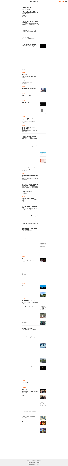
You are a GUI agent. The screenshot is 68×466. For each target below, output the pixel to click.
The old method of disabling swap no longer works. (29, 31)
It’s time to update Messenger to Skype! (29, 336)
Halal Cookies (24, 258)
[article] (34, 14)
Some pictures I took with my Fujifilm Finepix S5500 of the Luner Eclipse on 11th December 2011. (30, 367)
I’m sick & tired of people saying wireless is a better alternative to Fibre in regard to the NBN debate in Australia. (30, 411)
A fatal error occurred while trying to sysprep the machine (30, 222)
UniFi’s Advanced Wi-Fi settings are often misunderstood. (30, 103)
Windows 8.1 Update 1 (26, 277)
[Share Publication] (58, 1)
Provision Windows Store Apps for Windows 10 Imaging (30, 159)
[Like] (22, 17)
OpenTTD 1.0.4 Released (26, 443)
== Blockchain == (24, 192)
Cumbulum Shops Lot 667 (26, 74)
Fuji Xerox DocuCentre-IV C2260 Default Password (29, 374)
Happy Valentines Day (26, 421)
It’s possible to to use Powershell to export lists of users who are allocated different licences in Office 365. (30, 146)
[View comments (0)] (27, 17)
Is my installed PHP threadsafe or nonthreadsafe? (28, 119)
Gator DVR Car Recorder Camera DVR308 (29, 292)
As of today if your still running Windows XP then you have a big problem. (30, 273)
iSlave (23, 285)
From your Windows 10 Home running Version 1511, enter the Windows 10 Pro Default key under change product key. (30, 178)
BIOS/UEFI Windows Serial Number (28, 52)
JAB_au (25, 16)
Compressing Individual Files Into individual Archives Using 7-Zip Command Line (30, 185)
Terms (35, 460)
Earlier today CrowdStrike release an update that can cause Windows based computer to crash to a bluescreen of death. (30, 60)
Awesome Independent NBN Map (28, 66)
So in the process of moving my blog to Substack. (28, 38)
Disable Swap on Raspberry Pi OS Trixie (29, 30)
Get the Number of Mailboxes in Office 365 (29, 167)
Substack (30, 464)
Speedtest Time (25, 436)
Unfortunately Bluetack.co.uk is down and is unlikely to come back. (30, 238)
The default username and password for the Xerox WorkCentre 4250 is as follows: (29, 330)
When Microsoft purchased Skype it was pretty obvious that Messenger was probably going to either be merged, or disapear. (30, 337)
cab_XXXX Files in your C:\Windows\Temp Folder (29, 207)
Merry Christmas (25, 428)
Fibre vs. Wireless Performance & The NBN (29, 410)
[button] (30, 4)
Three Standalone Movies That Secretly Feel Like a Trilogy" (30, 22)
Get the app (37, 462)
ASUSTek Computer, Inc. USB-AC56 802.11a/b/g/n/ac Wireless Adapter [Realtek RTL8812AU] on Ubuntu (30, 12)
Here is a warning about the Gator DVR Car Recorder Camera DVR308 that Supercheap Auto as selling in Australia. (30, 294)
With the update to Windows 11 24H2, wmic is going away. (30, 53)
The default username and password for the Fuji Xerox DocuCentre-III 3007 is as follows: (29, 453)
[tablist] (26, 9)
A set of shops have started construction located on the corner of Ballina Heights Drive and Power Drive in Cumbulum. (29, 76)
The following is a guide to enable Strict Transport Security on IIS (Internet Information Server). (30, 154)
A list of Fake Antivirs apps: (25, 383)
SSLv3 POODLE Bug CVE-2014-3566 (28, 264)
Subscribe (61, 1)
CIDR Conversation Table (26, 95)
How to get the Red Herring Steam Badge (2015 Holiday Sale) (29, 229)
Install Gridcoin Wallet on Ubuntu (28, 80)
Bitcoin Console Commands (27, 191)
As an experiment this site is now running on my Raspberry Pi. (30, 252)
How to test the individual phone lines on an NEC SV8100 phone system (30, 200)
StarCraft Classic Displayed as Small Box (29, 44)
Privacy (33, 460)
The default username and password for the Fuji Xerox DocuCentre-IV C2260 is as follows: (29, 376)
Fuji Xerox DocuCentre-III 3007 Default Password (29, 451)
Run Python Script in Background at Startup (30, 215)
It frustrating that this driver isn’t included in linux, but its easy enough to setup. (30, 15)
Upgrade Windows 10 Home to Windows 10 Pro (30, 176)
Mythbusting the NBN (26, 395)
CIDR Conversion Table (25, 96)
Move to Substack (25, 37)
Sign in (66, 1)
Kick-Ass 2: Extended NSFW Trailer (28, 321)
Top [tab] (25, 9)
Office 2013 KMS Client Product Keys (28, 300)
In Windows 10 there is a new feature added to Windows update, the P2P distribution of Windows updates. (29, 244)
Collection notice (38, 460)
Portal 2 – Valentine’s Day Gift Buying (28, 416)
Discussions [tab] (28, 9)
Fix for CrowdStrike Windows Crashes (29, 59)
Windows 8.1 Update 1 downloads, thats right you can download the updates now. (29, 279)
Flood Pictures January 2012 (27, 358)
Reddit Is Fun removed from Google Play (29, 351)
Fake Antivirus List (25, 382)
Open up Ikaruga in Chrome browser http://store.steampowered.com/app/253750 (28, 231)
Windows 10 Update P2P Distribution (28, 243)
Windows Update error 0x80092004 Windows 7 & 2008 (29, 128)
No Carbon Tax (24, 389)
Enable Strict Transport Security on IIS (29, 152)
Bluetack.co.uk (25, 237)
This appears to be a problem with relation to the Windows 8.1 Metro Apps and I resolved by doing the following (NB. (30, 223)
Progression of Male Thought (27, 306)
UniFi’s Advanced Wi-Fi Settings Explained (29, 102)
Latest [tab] (23, 9)
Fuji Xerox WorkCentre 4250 (27, 328)
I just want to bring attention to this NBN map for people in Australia (30, 68)
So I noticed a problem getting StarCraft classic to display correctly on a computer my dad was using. (29, 46)
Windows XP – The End (26, 271)
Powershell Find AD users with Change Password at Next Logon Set (29, 137)
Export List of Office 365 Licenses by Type (29, 145)
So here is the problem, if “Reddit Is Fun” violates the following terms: (29, 352)
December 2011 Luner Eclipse (27, 366)
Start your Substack (32, 462)
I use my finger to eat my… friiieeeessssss (29, 88)
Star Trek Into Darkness (26, 343)
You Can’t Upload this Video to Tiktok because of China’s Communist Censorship (30, 110)
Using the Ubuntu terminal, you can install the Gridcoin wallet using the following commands (29, 82)
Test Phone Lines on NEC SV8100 (28, 198)
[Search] (56, 1)
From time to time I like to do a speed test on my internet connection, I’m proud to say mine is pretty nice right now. (30, 437)
